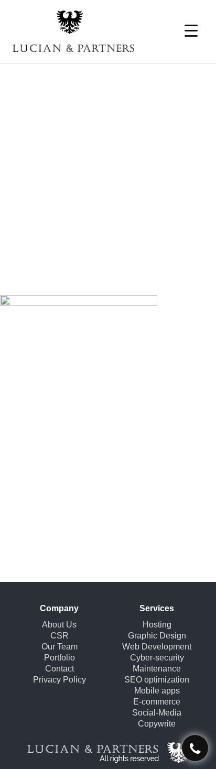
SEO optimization (156, 679)
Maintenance (157, 668)
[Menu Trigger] (191, 30)
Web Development (156, 646)
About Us (59, 624)
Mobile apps (157, 690)
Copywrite (157, 723)
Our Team (59, 646)
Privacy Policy (59, 679)
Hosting (157, 624)
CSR (59, 635)
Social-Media (156, 712)
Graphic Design (157, 635)
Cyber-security (157, 657)
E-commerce (156, 701)
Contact (59, 668)
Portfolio (59, 657)
